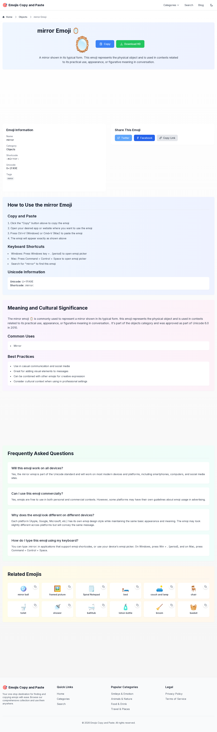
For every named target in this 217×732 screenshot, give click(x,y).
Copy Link (169, 137)
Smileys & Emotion (122, 693)
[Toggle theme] (211, 5)
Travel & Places (120, 709)
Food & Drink (119, 704)
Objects (23, 17)
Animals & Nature (121, 698)
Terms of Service (175, 698)
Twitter (125, 137)
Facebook (146, 137)
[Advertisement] (98, 96)
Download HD (132, 44)
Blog (201, 5)
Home (9, 17)
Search (188, 5)
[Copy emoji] (35, 586)
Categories (63, 698)
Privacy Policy (174, 693)
